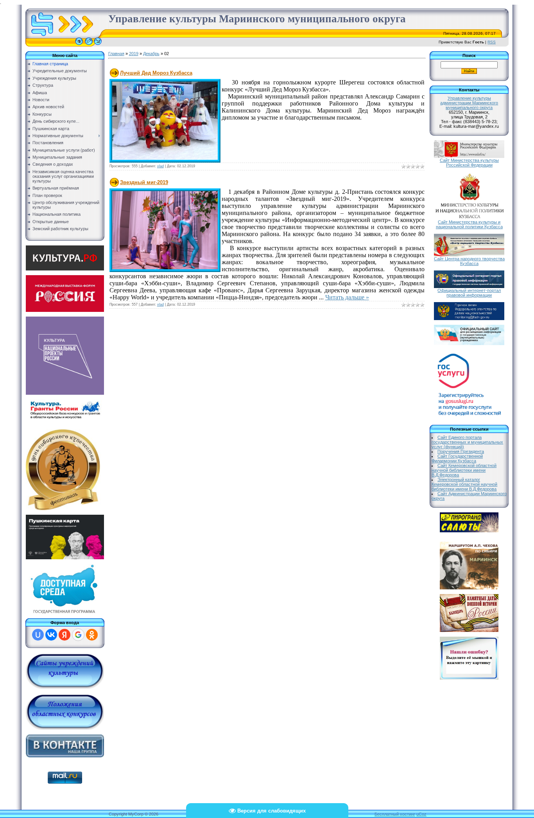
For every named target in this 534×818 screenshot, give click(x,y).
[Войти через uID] (38, 635)
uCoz (421, 814)
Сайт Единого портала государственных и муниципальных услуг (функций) (467, 442)
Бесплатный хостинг (395, 814)
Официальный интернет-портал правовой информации (469, 292)
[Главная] (79, 45)
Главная (116, 53)
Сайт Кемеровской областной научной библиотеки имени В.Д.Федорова (464, 470)
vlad (160, 166)
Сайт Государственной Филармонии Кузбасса (457, 458)
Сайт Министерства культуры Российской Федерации (469, 162)
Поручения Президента (460, 451)
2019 (133, 53)
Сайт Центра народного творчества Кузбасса (469, 261)
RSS (491, 42)
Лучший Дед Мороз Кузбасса (156, 73)
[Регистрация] (89, 45)
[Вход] (98, 45)
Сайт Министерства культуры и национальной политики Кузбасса (469, 224)
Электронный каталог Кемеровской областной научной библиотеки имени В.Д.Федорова (464, 484)
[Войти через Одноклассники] (92, 635)
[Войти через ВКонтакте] (51, 635)
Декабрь (151, 53)
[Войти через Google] (78, 634)
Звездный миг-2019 (144, 182)
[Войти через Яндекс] (64, 635)
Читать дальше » (347, 297)
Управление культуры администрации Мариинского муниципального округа (469, 103)
